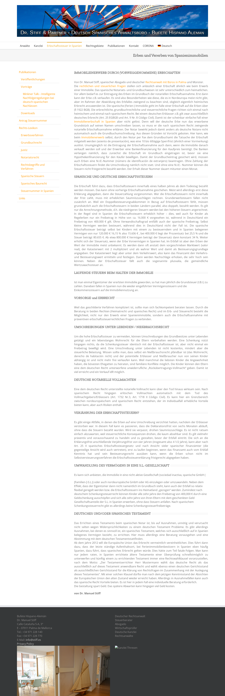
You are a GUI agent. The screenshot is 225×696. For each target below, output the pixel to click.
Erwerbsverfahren (32, 135)
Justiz (24, 150)
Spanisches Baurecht (34, 183)
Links (22, 198)
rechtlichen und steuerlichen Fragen (102, 86)
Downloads (28, 113)
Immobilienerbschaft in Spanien (94, 121)
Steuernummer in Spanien (37, 191)
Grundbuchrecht (31, 142)
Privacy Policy (25, 644)
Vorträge (26, 87)
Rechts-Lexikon (28, 128)
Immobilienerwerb (92, 137)
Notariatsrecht (30, 157)
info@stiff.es (33, 640)
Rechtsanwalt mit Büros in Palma (165, 82)
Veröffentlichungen (33, 79)
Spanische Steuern (32, 176)
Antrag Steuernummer (33, 120)
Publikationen (27, 72)
